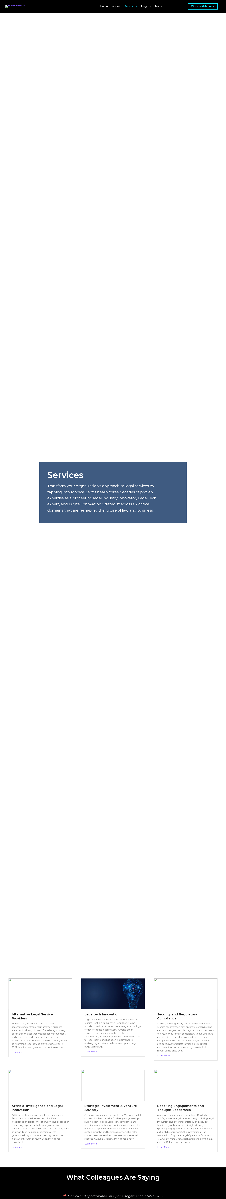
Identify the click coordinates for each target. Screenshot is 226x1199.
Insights (146, 6)
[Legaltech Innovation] (113, 993)
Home (104, 6)
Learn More (18, 1052)
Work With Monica (202, 6)
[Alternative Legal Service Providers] (40, 993)
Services (130, 6)
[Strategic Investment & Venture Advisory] (113, 1085)
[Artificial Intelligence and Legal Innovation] (40, 1085)
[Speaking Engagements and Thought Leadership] (185, 1085)
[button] (137, 6)
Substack (174, 6)
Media (159, 6)
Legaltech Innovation (101, 1014)
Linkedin (168, 6)
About (116, 6)
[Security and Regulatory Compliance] (185, 993)
